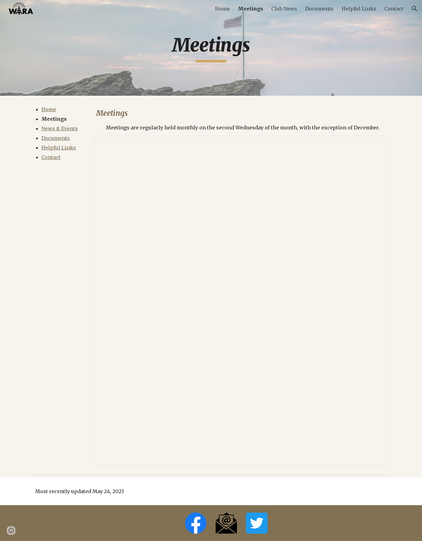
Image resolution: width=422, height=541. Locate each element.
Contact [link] (393, 9)
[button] (414, 8)
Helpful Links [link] (359, 9)
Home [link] (222, 9)
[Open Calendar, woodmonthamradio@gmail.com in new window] (377, 144)
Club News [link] (284, 9)
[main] (211, 48)
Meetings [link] (250, 9)
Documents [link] (319, 9)
